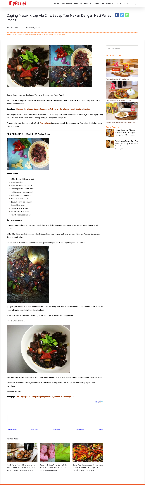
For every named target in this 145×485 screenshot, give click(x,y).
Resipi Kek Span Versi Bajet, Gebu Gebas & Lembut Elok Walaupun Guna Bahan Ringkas (53, 467)
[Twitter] (122, 15)
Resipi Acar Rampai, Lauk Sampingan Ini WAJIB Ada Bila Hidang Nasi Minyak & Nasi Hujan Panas (87, 467)
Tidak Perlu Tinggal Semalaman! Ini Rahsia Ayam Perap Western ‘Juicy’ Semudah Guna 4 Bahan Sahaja (21, 467)
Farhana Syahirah (33, 27)
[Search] (135, 3)
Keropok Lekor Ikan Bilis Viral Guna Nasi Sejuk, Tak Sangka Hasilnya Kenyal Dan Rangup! (125, 132)
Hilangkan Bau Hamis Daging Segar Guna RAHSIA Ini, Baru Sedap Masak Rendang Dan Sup (53, 109)
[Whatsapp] (127, 15)
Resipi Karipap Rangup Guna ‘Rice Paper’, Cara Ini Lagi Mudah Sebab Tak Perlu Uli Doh (126, 143)
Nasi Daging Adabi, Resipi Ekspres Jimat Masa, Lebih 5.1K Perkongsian (45, 396)
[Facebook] (117, 15)
